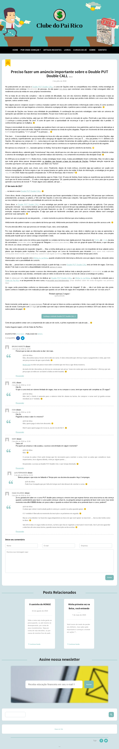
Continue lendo (34, 644)
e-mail (104, 240)
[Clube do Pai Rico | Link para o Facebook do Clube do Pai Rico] (101, 741)
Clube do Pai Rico (59, 18)
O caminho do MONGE (40, 604)
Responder (20, 376)
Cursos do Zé (80, 50)
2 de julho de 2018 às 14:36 (21, 412)
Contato (102, 50)
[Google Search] (111, 714)
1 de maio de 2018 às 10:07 (21, 349)
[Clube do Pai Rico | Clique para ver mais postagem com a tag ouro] (7, 63)
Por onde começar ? (31, 50)
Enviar (109, 577)
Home (15, 50)
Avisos (40, 334)
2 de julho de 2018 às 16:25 (23, 475)
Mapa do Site (59, 729)
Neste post (26, 365)
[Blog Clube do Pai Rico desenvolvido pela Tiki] (59, 746)
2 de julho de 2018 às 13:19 (21, 385)
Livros (67, 50)
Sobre (92, 50)
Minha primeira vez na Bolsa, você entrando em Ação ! (79, 607)
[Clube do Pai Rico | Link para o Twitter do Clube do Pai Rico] (22, 338)
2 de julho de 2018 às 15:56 (21, 441)
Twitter (96, 240)
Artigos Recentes (52, 50)
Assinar (89, 684)
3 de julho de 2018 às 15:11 (21, 495)
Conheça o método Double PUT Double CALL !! (59, 316)
